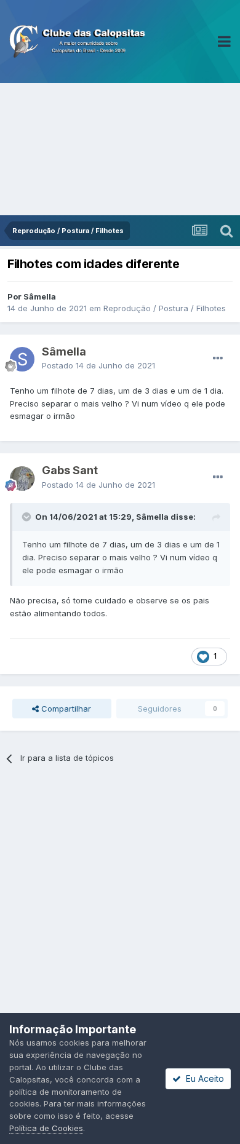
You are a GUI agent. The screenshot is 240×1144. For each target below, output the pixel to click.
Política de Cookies (46, 1128)
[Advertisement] (120, 149)
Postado (98, 365)
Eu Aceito (202, 1078)
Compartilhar (65, 708)
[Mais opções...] (218, 358)
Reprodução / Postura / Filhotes (164, 308)
